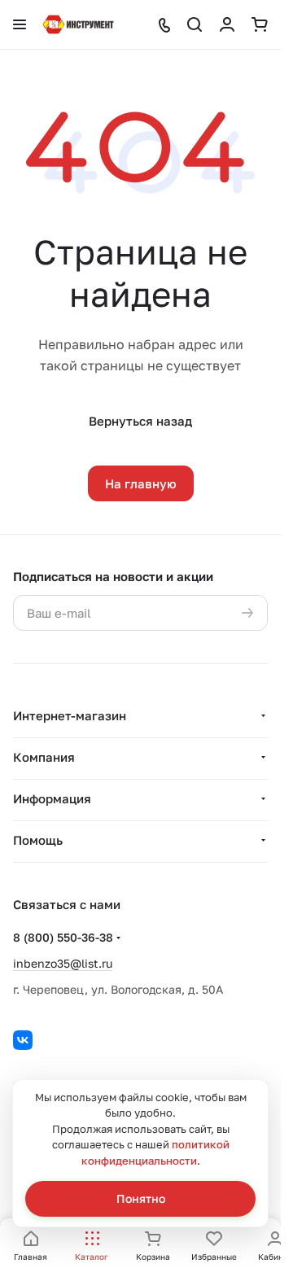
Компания (44, 757)
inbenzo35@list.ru (62, 963)
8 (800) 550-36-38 (63, 937)
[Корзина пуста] (259, 24)
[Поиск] (194, 24)
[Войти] (227, 24)
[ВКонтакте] (23, 1040)
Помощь (38, 840)
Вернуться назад (140, 420)
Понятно (140, 1198)
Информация (52, 798)
